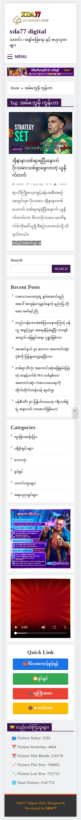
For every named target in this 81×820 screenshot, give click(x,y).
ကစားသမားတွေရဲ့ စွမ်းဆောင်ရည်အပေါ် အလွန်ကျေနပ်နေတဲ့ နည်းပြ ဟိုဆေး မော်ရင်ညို (42, 304)
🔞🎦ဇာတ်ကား (40, 708)
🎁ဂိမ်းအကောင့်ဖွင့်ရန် (40, 664)
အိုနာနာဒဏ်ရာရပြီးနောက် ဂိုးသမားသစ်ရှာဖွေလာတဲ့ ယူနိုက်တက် (39, 168)
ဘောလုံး (17, 149)
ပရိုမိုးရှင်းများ (24, 448)
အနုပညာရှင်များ (26, 495)
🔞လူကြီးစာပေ (40, 693)
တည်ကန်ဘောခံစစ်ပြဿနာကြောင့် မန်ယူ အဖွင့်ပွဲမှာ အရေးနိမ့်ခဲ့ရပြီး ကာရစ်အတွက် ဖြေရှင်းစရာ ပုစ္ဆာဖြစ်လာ (42, 330)
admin (20, 184)
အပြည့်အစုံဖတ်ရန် (24, 243)
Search (16, 260)
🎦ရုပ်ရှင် (40, 678)
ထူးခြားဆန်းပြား (25, 437)
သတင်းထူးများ (25, 483)
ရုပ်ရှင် (18, 471)
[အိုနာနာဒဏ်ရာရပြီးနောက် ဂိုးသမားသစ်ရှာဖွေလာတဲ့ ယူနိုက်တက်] (40, 133)
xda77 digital (27, 31)
